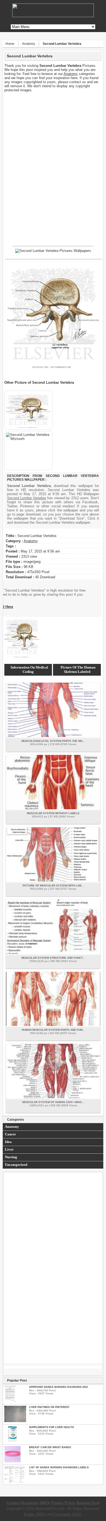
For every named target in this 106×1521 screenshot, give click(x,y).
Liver (9, 1149)
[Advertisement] (53, 130)
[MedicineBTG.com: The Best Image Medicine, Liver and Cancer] (53, 16)
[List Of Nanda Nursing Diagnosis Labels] (14, 1481)
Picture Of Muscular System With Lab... (53, 885)
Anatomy (28, 44)
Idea (8, 1142)
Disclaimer (30, 1503)
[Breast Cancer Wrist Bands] (12, 1461)
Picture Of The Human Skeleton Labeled (78, 669)
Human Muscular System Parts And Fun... (53, 1029)
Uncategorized (16, 1165)
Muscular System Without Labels (53, 813)
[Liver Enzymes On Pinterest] (15, 1421)
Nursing (11, 1157)
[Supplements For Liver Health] (12, 1441)
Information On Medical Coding (29, 669)
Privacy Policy (63, 1503)
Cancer (10, 1134)
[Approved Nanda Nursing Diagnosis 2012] (10, 1401)
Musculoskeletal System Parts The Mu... (53, 740)
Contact (13, 1503)
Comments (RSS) (67, 1514)
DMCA (45, 1503)
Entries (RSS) (35, 1514)
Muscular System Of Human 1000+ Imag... (53, 1102)
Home (9, 44)
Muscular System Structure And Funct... (53, 957)
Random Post (87, 1503)
